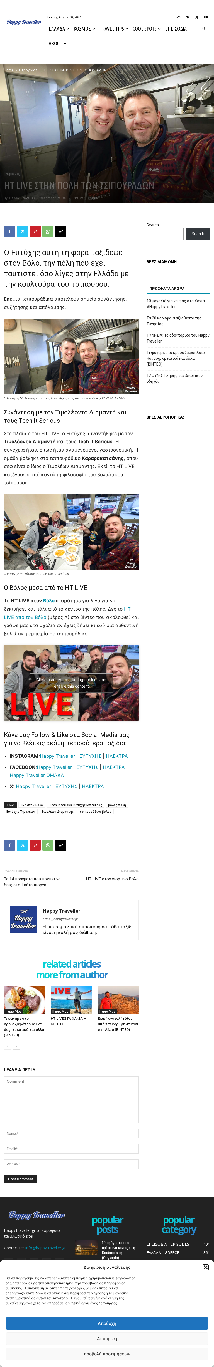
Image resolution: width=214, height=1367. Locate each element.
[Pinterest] (187, 17)
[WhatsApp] (48, 231)
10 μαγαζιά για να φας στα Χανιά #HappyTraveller (176, 304)
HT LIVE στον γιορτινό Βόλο (112, 879)
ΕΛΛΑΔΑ (57, 28)
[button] (205, 1267)
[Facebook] (169, 17)
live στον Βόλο (32, 805)
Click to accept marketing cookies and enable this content (71, 682)
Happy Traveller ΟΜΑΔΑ (37, 775)
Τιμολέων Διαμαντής (57, 811)
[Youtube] (206, 17)
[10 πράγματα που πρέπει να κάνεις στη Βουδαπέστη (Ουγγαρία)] (86, 1247)
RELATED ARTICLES (71, 964)
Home (9, 70)
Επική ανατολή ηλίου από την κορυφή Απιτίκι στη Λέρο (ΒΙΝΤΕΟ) (118, 1024)
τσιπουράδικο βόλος (95, 811)
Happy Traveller (22, 198)
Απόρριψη (107, 1338)
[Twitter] (197, 17)
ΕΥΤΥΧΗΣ (90, 756)
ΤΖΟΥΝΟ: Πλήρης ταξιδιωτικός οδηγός (175, 378)
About (55, 43)
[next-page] (16, 1046)
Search (153, 224)
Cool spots (145, 28)
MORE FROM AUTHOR (71, 975)
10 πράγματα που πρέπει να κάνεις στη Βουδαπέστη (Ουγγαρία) (118, 1250)
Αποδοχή (107, 1323)
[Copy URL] (60, 231)
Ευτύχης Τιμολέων (20, 811)
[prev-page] (7, 1046)
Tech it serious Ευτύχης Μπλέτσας (75, 805)
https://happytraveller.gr (60, 919)
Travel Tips (111, 28)
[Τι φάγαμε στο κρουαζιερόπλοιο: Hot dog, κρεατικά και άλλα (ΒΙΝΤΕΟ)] (24, 1000)
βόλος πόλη (117, 805)
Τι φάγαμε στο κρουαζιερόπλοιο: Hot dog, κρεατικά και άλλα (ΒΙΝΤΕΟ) (176, 358)
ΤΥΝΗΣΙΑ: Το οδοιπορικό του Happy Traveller (178, 338)
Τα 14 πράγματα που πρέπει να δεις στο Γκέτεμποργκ (32, 882)
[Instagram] (178, 17)
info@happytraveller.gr (45, 1247)
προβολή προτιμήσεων (107, 1353)
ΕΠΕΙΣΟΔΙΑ (176, 28)
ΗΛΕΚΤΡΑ (117, 756)
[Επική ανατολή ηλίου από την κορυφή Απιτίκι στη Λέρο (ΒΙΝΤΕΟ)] (118, 1000)
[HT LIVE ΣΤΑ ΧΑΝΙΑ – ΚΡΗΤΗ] (71, 1000)
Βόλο (49, 600)
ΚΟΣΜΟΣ (82, 28)
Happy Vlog (28, 70)
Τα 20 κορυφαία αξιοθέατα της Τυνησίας (174, 321)
